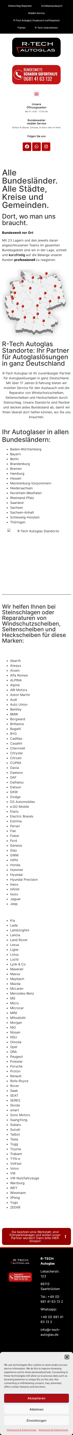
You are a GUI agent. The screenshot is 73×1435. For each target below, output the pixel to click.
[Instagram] (46, 146)
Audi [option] (13, 700)
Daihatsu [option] (17, 782)
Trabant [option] (16, 1154)
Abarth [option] (15, 661)
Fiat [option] (13, 831)
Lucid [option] (14, 959)
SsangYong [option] (18, 1120)
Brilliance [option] (17, 724)
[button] (67, 1357)
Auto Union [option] (18, 704)
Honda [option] (15, 865)
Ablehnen (37, 1409)
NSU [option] (13, 1037)
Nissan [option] (15, 1032)
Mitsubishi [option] (18, 1018)
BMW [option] (14, 714)
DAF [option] (13, 777)
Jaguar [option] (15, 899)
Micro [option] (14, 1003)
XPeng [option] (15, 1198)
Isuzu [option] (14, 894)
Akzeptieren (36, 1398)
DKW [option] (14, 792)
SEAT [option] (14, 1095)
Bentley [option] (15, 709)
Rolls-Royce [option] (19, 1081)
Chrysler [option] (16, 753)
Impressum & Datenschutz (21, 1429)
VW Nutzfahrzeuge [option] (24, 1178)
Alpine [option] (15, 685)
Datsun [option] (15, 787)
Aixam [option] (15, 670)
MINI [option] (13, 1013)
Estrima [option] (16, 821)
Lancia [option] (15, 935)
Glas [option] (13, 850)
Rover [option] (14, 1086)
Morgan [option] (16, 1022)
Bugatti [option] (15, 729)
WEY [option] (13, 1188)
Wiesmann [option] (18, 1193)
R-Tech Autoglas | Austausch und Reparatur (36, 20)
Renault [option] (15, 1076)
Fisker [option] (14, 836)
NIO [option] (13, 1027)
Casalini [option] (16, 743)
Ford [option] (13, 841)
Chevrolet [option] (17, 748)
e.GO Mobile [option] (19, 807)
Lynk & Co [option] (18, 964)
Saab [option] (14, 1091)
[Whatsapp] (36, 146)
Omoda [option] (15, 1042)
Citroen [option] (15, 758)
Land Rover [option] (19, 940)
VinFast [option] (15, 1163)
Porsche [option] (16, 1066)
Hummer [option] (16, 870)
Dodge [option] (15, 797)
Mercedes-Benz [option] (22, 993)
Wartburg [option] (17, 1183)
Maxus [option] (15, 974)
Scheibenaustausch (51, 5)
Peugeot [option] (16, 1057)
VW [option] (12, 1173)
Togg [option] (14, 1144)
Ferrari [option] (15, 826)
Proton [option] (15, 1071)
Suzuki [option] (15, 1129)
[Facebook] (27, 146)
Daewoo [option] (16, 772)
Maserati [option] (16, 969)
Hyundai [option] (16, 875)
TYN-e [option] (15, 1159)
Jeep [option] (14, 904)
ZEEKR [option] (15, 1207)
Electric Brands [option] (21, 816)
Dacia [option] (14, 768)
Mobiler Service (36, 13)
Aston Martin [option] (20, 695)
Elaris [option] (14, 811)
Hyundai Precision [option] (24, 879)
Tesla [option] (14, 1139)
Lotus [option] (14, 954)
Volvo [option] (14, 1168)
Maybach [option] (17, 979)
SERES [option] (15, 1100)
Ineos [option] (14, 884)
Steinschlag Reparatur (20, 5)
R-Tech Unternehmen (46, 27)
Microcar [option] (17, 1008)
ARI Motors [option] (18, 690)
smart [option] (14, 1110)
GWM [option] (14, 855)
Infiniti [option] (14, 889)
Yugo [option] (14, 1202)
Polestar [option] (16, 1061)
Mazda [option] (15, 984)
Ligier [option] (14, 950)
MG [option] (12, 998)
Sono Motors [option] (20, 1115)
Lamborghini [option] (19, 930)
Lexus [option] (14, 945)
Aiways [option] (15, 666)
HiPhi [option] (14, 860)
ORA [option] (13, 1052)
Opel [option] (13, 1047)
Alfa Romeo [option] (19, 675)
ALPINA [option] (16, 680)
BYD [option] (13, 734)
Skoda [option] (15, 1105)
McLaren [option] (16, 988)
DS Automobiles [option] (22, 802)
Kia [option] (12, 920)
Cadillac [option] (16, 738)
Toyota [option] (15, 1149)
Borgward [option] (17, 719)
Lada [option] (14, 925)
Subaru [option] (15, 1125)
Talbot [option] (15, 1134)
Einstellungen (36, 1420)
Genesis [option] (16, 845)
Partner (21, 27)
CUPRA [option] (15, 763)
